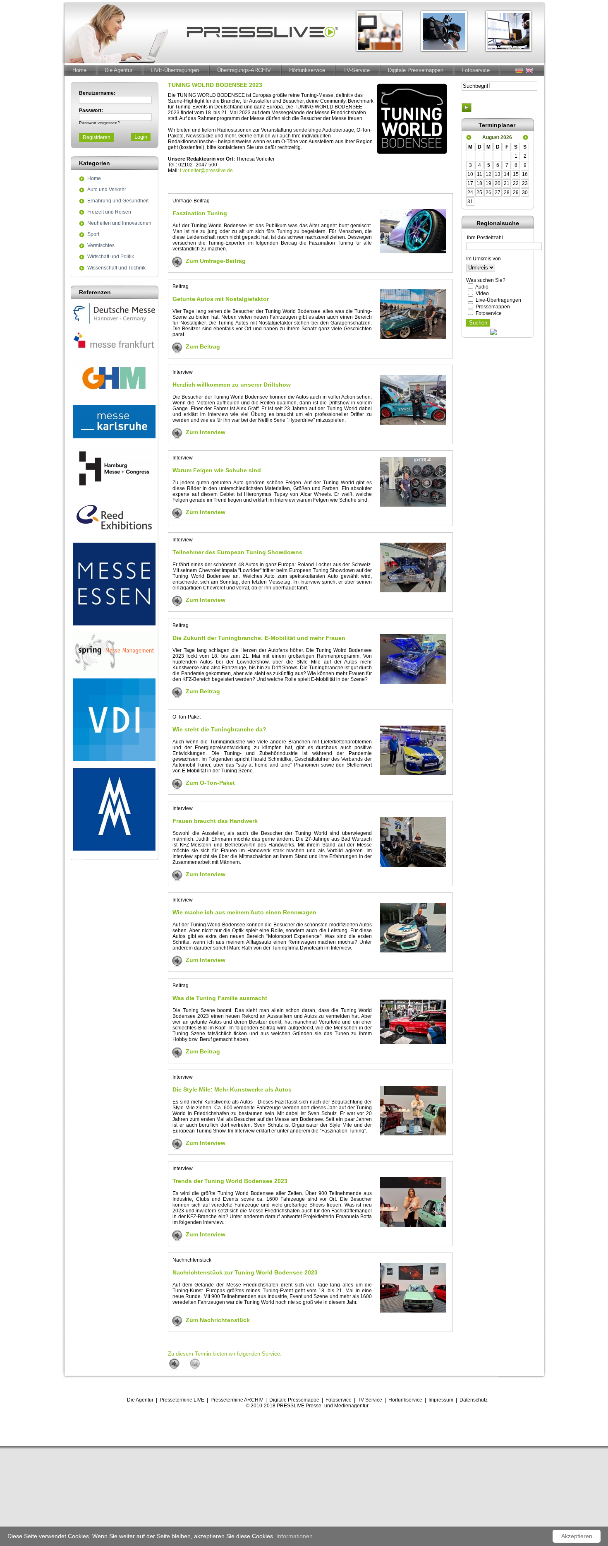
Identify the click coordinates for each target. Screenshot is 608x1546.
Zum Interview (205, 432)
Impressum (440, 1400)
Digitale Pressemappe (294, 1400)
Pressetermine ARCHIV (237, 1400)
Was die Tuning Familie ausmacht (219, 998)
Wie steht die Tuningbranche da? (219, 729)
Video (482, 293)
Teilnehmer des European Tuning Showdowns (237, 552)
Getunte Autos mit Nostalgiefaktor (220, 299)
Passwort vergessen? (99, 122)
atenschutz (475, 1400)
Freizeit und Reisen (109, 212)
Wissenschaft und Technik (116, 268)
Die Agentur (118, 70)
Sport (93, 234)
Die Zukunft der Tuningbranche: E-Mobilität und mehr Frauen (258, 638)
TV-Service (356, 70)
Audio (481, 287)
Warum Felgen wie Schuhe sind (216, 470)
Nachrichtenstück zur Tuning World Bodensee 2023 (245, 1272)
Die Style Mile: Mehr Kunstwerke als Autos (232, 1089)
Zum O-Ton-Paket (210, 782)
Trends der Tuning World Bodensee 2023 (229, 1181)
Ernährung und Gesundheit (117, 201)
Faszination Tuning (199, 213)
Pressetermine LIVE (182, 1400)
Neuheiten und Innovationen (119, 223)
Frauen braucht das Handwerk (215, 820)
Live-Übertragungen (498, 300)
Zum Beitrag (203, 346)
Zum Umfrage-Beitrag (216, 260)
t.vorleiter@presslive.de (206, 170)
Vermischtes (101, 245)
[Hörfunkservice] (178, 1365)
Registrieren (96, 137)
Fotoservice (476, 70)
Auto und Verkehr (106, 190)
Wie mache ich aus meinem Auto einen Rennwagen (244, 912)
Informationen (294, 1536)
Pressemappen (493, 307)
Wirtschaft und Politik (110, 257)
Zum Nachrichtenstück (218, 1320)
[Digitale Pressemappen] (199, 1365)
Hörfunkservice (307, 70)
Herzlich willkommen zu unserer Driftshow (231, 384)
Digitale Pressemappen (415, 70)
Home (79, 70)
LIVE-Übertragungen (175, 70)
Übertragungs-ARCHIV (244, 70)
